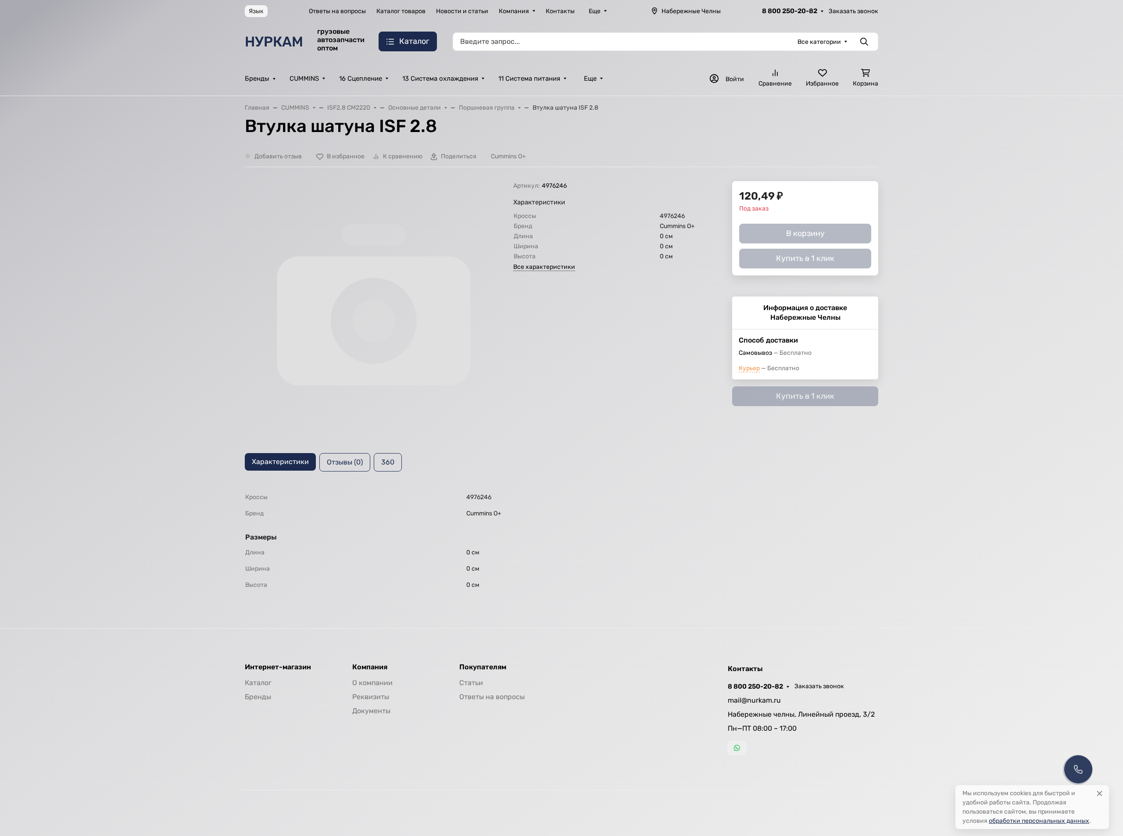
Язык (256, 11)
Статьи (471, 683)
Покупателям (482, 667)
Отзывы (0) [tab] (345, 462)
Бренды (257, 78)
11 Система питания (529, 78)
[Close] (1099, 793)
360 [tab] (387, 462)
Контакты (560, 11)
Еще (595, 11)
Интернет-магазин (278, 667)
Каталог (258, 683)
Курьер (749, 368)
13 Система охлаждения (440, 78)
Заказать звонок (853, 11)
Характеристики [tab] (280, 461)
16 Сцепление (360, 78)
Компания (514, 11)
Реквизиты (370, 697)
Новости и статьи (462, 11)
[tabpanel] (561, 541)
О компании (372, 683)
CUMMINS (304, 78)
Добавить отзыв (278, 156)
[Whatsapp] (737, 748)
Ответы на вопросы (337, 11)
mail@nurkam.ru (754, 700)
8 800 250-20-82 (789, 11)
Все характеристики (544, 267)
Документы (371, 711)
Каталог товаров (401, 11)
